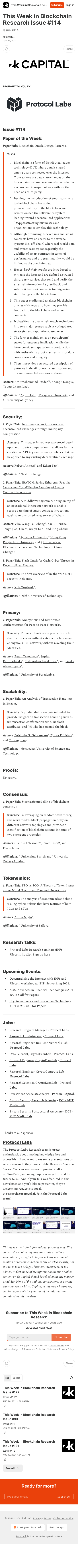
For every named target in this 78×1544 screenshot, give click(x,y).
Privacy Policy (66, 1349)
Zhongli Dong (61, 382)
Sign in (70, 5)
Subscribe (57, 5)
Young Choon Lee (15, 386)
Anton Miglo (23, 917)
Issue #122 (10, 1397)
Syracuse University (33, 537)
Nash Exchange (30, 474)
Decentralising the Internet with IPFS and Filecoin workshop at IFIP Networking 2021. (39, 981)
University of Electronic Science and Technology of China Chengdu (32, 547)
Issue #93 (9, 1424)
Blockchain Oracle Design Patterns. (43, 145)
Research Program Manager (28, 1030)
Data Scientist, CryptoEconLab (30, 1054)
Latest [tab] (16, 1377)
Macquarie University (52, 395)
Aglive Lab (27, 395)
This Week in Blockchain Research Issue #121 (29, 1444)
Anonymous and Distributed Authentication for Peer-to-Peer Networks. (32, 622)
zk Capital (9, 37)
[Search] (71, 1377)
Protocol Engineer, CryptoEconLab (33, 1060)
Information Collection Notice (38, 1349)
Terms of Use (56, 1345)
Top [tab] (7, 1377)
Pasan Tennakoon (26, 656)
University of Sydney (19, 400)
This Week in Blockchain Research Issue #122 (29, 1390)
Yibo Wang (21, 524)
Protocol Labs (59, 1030)
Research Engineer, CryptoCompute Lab (36, 1071)
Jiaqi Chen (19, 529)
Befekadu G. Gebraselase (31, 735)
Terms (47, 1518)
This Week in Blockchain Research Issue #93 (29, 1417)
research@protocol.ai (20, 1193)
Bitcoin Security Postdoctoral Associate (36, 1111)
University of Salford (34, 925)
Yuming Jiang (18, 740)
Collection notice (63, 1518)
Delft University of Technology (41, 596)
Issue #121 (10, 1450)
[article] (39, 1397)
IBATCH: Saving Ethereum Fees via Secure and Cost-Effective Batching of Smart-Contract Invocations (36, 487)
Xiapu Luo (36, 529)
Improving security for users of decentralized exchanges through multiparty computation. (33, 429)
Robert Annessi (24, 465)
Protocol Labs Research (25, 1149)
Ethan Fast (50, 465)
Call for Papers (28, 995)
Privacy (37, 1518)
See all (10, 1468)
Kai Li (51, 524)
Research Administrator (25, 1036)
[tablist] (12, 1377)
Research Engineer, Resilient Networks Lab (38, 1043)
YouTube (13, 1174)
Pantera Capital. (63, 1094)
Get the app (57, 1527)
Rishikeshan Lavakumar (41, 661)
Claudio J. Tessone (26, 843)
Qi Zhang (38, 524)
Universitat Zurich (33, 856)
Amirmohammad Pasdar (31, 382)
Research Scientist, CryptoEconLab (33, 1082)
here (47, 954)
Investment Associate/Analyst (29, 1094)
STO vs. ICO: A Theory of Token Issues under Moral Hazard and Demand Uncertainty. (39, 888)
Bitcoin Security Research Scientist (32, 1100)
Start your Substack (29, 1527)
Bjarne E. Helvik (61, 735)
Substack (21, 1536)
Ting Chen (59, 529)
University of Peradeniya (37, 674)
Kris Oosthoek (24, 587)
